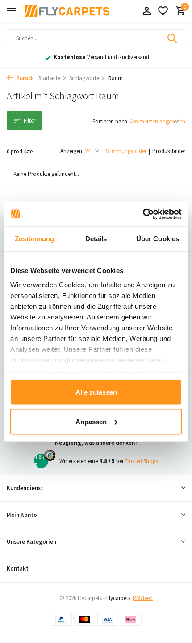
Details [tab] (96, 239)
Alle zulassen (96, 392)
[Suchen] (173, 38)
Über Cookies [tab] (157, 239)
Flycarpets (118, 598)
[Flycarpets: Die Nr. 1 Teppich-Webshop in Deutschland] (67, 11)
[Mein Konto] (146, 11)
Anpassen (91, 421)
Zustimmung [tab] (34, 239)
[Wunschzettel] (163, 11)
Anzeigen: (71, 151)
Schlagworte (84, 78)
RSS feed (143, 598)
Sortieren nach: (110, 121)
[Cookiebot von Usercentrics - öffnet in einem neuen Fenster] (143, 214)
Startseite (49, 78)
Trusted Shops (141, 461)
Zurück (24, 78)
